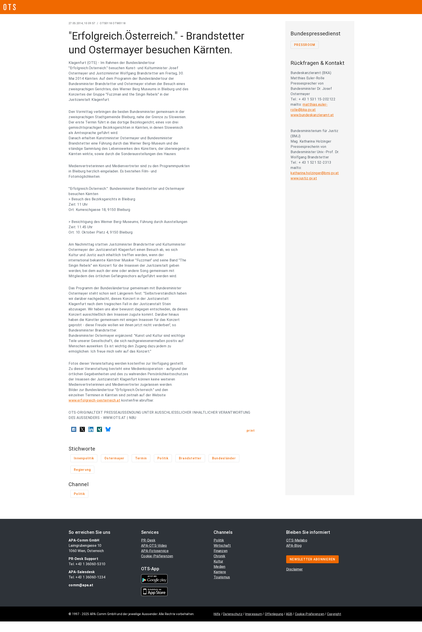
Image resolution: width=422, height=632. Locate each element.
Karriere (220, 572)
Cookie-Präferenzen (157, 556)
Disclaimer (294, 569)
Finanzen (220, 551)
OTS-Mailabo (296, 540)
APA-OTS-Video (154, 545)
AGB (289, 614)
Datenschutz (232, 614)
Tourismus (222, 577)
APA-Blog (294, 545)
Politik (219, 540)
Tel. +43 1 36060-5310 (87, 564)
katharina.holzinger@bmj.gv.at (315, 173)
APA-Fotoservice (155, 551)
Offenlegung (274, 614)
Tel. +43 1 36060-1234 (87, 577)
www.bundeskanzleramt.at (312, 115)
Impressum (253, 614)
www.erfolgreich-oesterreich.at (94, 400)
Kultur (218, 561)
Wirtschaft (222, 545)
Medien (220, 567)
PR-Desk (148, 540)
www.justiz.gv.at (304, 178)
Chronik (219, 556)
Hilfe (217, 614)
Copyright (334, 614)
